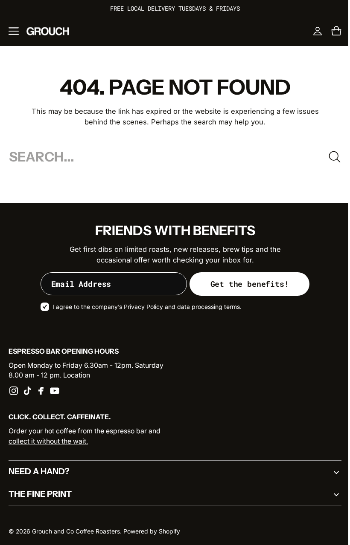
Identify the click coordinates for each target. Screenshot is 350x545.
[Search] (328, 157)
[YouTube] (55, 391)
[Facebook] (41, 391)
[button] (14, 31)
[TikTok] (27, 391)
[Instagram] (14, 391)
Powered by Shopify (151, 531)
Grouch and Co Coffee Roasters (76, 531)
